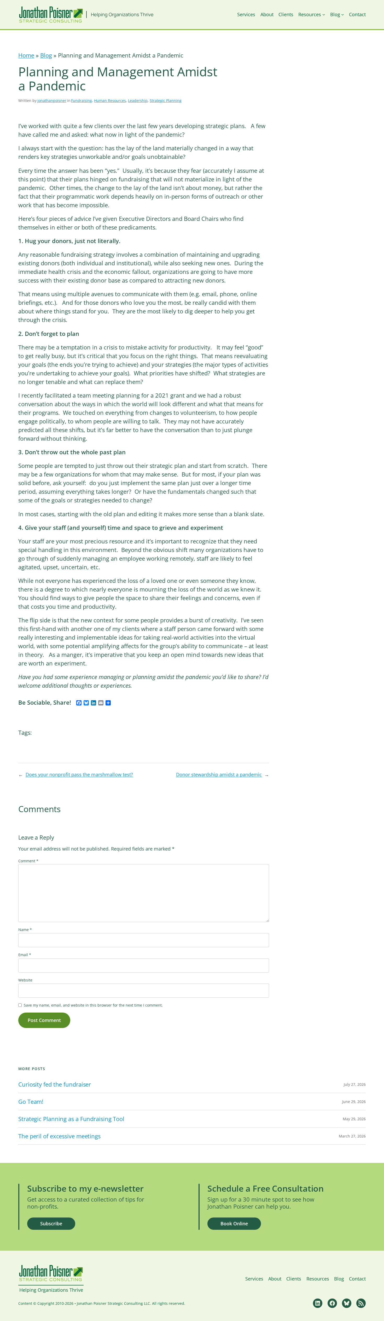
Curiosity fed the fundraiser (54, 1084)
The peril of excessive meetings (59, 1136)
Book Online (234, 1223)
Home (26, 55)
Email (24, 954)
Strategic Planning (166, 100)
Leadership (138, 100)
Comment (28, 860)
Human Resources (110, 100)
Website (25, 980)
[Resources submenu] (323, 14)
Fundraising (81, 100)
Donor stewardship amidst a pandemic (219, 774)
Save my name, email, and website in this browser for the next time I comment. (93, 1005)
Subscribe (51, 1223)
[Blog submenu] (342, 14)
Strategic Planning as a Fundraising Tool (71, 1119)
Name (25, 929)
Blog (46, 55)
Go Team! (30, 1101)
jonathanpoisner (51, 100)
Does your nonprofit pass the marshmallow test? (79, 774)
